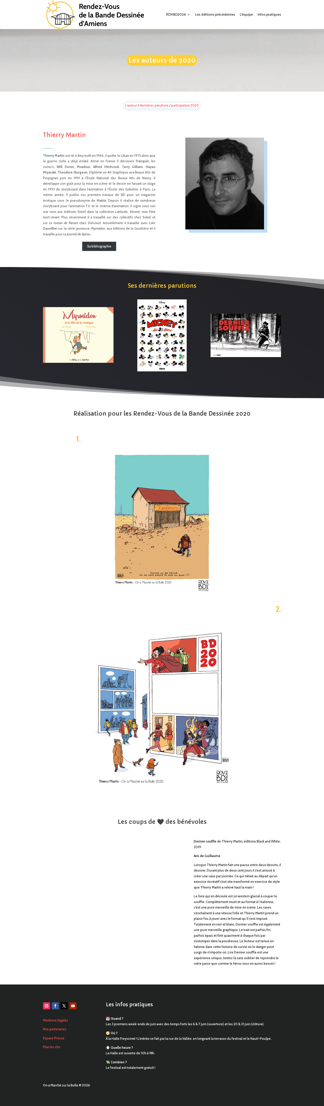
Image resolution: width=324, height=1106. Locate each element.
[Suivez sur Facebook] (55, 1005)
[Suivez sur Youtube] (72, 1005)
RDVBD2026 (176, 14)
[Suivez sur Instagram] (46, 1005)
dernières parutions (154, 105)
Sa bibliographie (99, 246)
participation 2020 (185, 105)
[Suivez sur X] (64, 1005)
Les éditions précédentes (215, 14)
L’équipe (246, 14)
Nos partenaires (54, 1029)
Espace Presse (53, 1038)
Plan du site (51, 1047)
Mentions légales (55, 1020)
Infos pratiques (269, 14)
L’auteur (131, 105)
